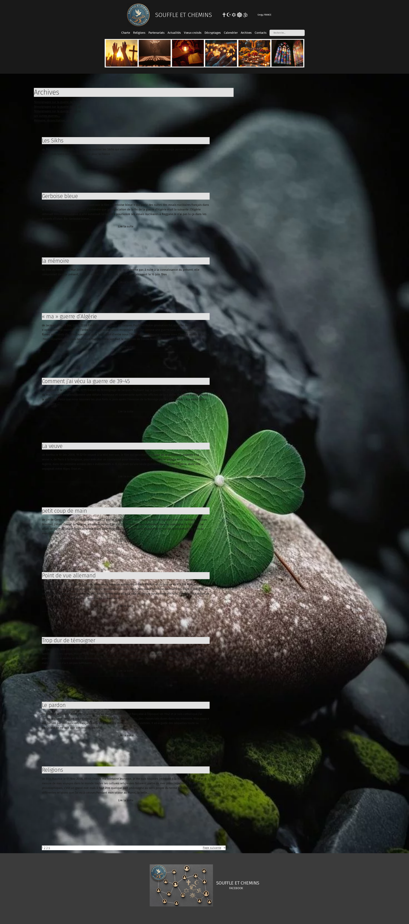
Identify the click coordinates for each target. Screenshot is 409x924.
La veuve (52, 446)
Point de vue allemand (69, 575)
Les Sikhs (52, 140)
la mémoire (55, 260)
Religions (52, 769)
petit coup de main (64, 510)
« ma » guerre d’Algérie (69, 316)
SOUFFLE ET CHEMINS (183, 15)
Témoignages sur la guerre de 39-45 (57, 107)
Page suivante (214, 848)
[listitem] (121, 53)
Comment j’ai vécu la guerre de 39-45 (86, 381)
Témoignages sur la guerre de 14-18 (57, 102)
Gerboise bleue (60, 196)
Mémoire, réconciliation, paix (53, 120)
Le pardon (54, 705)
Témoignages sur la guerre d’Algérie (57, 111)
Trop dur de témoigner (68, 640)
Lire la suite (125, 161)
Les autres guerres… (47, 116)
